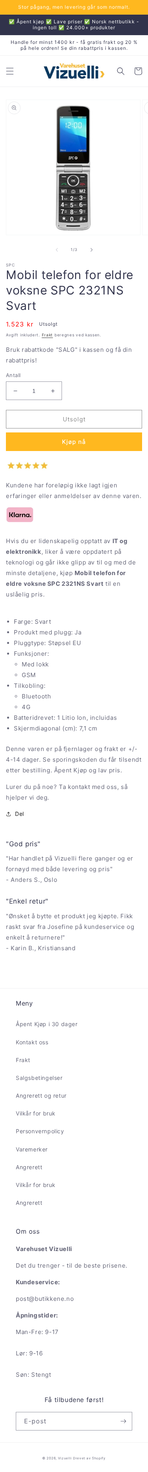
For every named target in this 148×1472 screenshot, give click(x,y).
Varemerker (32, 1149)
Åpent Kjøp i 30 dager (47, 1024)
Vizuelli (65, 1458)
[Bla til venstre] (57, 250)
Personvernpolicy (40, 1131)
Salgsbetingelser (39, 1077)
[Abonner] (123, 1421)
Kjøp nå (74, 441)
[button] (10, 71)
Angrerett (29, 1167)
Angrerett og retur (41, 1095)
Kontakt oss (32, 1042)
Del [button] (19, 813)
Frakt (47, 334)
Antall (13, 375)
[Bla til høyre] (91, 250)
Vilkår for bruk (36, 1113)
